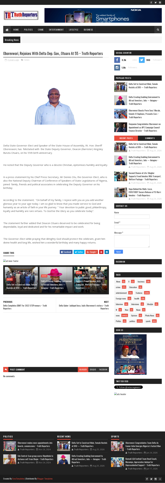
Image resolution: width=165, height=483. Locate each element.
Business (88, 29)
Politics (28, 29)
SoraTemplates (18, 478)
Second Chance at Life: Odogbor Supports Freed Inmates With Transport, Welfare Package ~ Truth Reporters (91, 283)
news (26, 59)
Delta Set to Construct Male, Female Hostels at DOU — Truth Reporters (21, 286)
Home (16, 29)
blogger (83, 369)
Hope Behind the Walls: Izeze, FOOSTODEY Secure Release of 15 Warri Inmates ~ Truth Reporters (145, 192)
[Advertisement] (56, 339)
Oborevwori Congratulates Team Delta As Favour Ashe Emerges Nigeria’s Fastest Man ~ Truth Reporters (143, 446)
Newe (138, 309)
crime (118, 287)
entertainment (121, 292)
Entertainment (56, 29)
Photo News (149, 315)
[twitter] (155, 2)
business (141, 281)
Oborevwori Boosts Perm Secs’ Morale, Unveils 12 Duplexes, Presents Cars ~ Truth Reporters (144, 114)
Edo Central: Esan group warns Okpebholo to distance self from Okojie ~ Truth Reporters (35, 457)
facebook (103, 369)
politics (132, 321)
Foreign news (121, 298)
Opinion (134, 315)
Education (133, 287)
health (136, 298)
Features (139, 292)
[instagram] (160, 2)
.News (118, 281)
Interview (119, 304)
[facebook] (151, 2)
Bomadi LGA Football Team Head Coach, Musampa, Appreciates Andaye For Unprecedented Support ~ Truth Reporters (143, 462)
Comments (150, 138)
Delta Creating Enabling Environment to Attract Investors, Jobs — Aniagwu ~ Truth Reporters (56, 284)
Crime (41, 29)
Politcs (118, 321)
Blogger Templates (45, 478)
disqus (93, 369)
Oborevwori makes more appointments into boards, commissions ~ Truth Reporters (35, 444)
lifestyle (73, 29)
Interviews (135, 304)
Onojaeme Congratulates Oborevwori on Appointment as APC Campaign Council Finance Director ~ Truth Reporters (145, 127)
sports (148, 321)
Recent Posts (126, 138)
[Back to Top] (160, 479)
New (126, 309)
